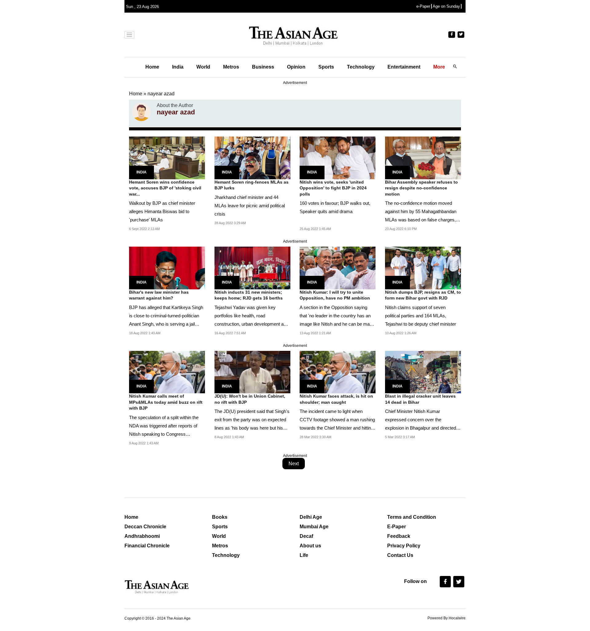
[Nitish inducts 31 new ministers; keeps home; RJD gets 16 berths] (252, 267)
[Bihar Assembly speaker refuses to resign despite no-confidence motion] (423, 157)
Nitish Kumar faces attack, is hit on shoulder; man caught (336, 399)
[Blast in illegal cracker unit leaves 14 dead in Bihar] (423, 371)
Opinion (296, 66)
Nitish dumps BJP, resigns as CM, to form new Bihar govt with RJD (423, 295)
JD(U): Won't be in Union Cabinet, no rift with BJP (249, 399)
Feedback (398, 536)
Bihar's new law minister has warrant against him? (159, 295)
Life (304, 555)
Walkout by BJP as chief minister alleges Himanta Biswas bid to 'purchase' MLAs (162, 211)
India (177, 66)
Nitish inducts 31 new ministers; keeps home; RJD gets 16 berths (248, 295)
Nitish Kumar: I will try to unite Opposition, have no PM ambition (335, 295)
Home (152, 66)
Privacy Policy (403, 545)
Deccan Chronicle (145, 526)
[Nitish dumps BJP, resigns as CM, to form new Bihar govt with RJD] (423, 267)
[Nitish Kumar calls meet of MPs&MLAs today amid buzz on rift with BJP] (167, 371)
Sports (326, 66)
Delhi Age (311, 517)
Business (263, 66)
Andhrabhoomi (142, 536)
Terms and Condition (411, 517)
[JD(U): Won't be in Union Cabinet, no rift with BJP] (252, 371)
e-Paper (423, 6)
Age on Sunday (446, 6)
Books (219, 517)
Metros (231, 66)
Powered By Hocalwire (446, 618)
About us (310, 545)
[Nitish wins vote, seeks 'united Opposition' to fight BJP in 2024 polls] (338, 157)
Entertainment (403, 66)
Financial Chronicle (147, 545)
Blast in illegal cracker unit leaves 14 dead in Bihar (420, 399)
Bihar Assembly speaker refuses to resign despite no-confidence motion (421, 188)
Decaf (306, 536)
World (203, 66)
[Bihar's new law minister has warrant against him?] (167, 267)
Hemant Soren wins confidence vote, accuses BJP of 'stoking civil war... (165, 188)
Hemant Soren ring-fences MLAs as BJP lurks (251, 185)
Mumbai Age (314, 526)
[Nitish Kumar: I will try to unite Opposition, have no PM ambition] (338, 267)
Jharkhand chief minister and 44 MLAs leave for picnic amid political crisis (249, 205)
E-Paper (396, 526)
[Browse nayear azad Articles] (141, 112)
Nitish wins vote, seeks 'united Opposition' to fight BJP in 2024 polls (333, 188)
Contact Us (400, 555)
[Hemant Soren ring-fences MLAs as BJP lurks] (252, 157)
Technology (361, 66)
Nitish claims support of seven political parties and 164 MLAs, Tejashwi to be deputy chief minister (420, 316)
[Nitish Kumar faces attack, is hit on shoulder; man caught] (338, 371)
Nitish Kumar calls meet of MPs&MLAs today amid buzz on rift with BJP (166, 402)
